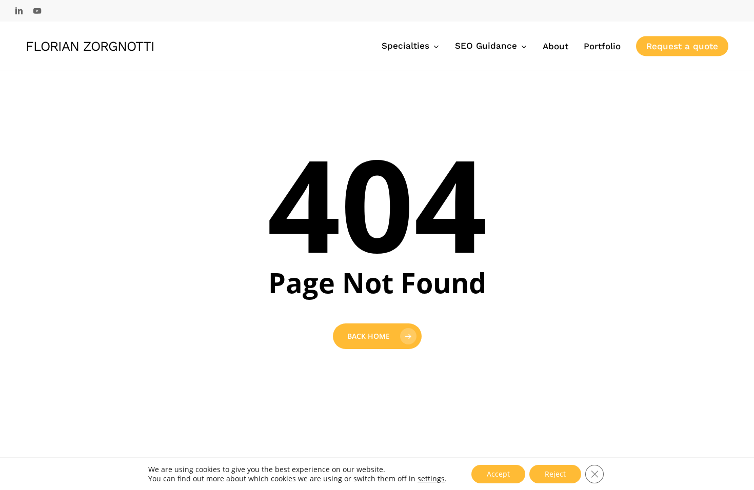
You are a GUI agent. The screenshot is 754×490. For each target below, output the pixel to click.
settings (431, 478)
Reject (555, 474)
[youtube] (37, 10)
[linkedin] (19, 10)
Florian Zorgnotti (90, 46)
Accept (498, 474)
